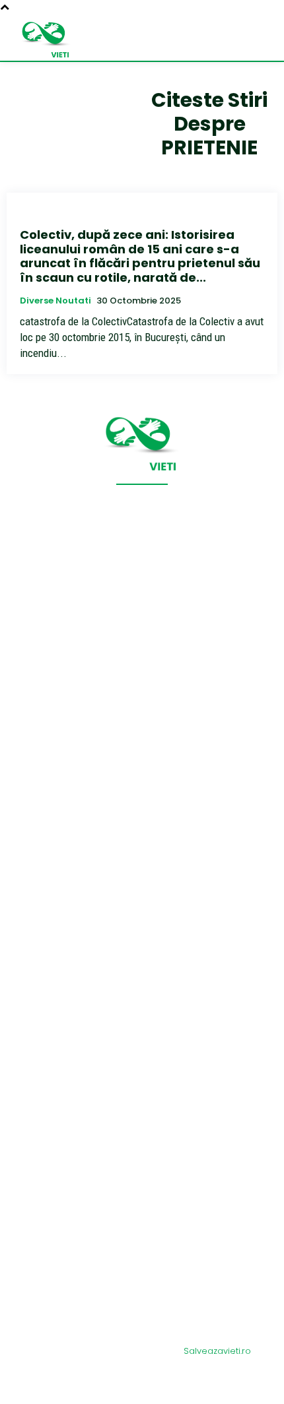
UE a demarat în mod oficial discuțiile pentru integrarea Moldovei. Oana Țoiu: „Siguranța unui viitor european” (141, 1191)
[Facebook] (142, 1385)
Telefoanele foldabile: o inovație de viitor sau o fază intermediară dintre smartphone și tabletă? (138, 1237)
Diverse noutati (55, 301)
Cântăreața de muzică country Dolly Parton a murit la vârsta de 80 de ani (136, 946)
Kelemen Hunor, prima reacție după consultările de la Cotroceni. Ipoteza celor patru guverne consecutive (141, 1277)
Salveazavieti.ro (217, 1351)
